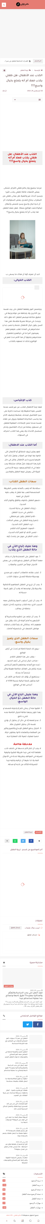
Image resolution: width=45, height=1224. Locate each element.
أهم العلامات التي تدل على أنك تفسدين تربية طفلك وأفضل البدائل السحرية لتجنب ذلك (15, 1106)
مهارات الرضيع (22, 1203)
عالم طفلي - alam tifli (13, 1215)
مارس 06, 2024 (21, 1076)
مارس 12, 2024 (21, 1088)
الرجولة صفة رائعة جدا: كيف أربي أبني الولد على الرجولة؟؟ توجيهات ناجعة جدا (16, 1120)
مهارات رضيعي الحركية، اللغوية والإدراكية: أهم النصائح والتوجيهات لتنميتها (15, 1160)
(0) (4, 91)
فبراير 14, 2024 (21, 1155)
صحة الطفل (22, 1198)
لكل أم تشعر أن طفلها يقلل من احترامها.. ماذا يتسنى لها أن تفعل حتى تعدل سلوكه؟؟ (15, 1147)
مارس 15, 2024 (21, 1050)
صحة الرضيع (22, 1189)
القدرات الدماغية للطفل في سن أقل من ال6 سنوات (16, 61)
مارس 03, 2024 (21, 1101)
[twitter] (27, 1024)
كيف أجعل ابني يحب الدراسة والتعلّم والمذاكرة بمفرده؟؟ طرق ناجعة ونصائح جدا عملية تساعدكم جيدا (24, 996)
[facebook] (38, 1024)
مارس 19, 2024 (21, 1036)
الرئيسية (37, 70)
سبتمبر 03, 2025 (35, 990)
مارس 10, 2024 (21, 1115)
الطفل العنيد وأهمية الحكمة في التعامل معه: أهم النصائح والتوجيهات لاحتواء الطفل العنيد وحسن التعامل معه (16, 1054)
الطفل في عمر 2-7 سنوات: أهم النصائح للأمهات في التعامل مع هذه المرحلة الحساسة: (16, 1041)
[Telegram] (17, 1024)
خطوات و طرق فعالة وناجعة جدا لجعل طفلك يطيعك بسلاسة (16, 1080)
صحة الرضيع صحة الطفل (22, 1194)
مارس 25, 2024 (21, 1128)
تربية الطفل (24, 70)
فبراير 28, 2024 (21, 1142)
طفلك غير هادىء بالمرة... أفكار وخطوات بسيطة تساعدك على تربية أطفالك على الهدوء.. (15, 1093)
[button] (31, 841)
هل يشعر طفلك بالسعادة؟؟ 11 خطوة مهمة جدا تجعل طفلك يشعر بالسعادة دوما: (15, 1133)
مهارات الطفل (22, 1207)
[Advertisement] (22, 33)
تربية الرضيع (22, 1180)
